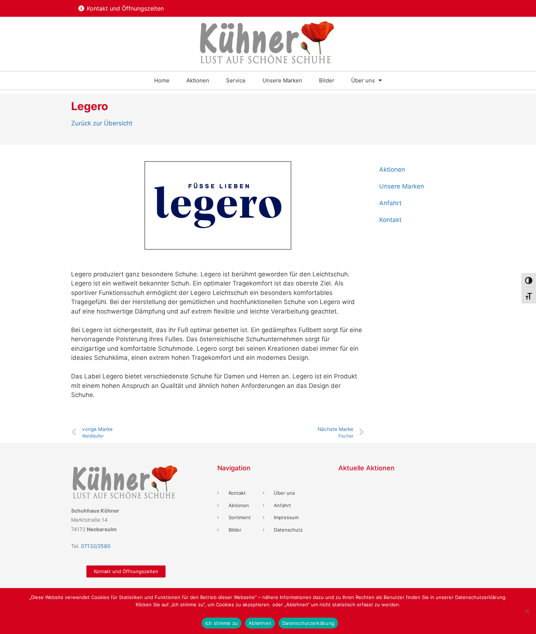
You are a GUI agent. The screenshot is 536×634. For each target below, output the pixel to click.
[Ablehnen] (527, 611)
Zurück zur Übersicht (101, 123)
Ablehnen (260, 623)
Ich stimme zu (221, 623)
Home (162, 80)
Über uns (363, 80)
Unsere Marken (282, 80)
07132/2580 (95, 546)
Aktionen (197, 80)
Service (236, 80)
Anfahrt (390, 203)
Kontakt (390, 219)
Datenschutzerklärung (308, 623)
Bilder (326, 80)
